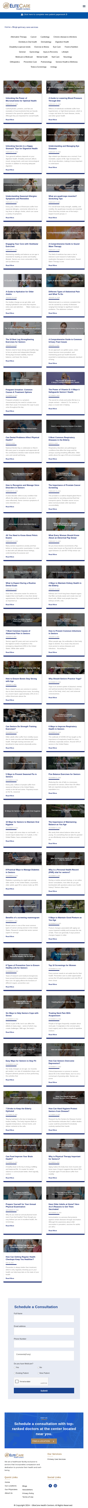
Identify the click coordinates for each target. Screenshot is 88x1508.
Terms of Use (27, 1497)
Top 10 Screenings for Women (62, 965)
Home (7, 27)
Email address (20, 1326)
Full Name (18, 1313)
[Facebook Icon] (50, 1485)
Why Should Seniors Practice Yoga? (65, 679)
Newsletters (27, 1490)
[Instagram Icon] (55, 1485)
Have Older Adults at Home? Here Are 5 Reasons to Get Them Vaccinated (64, 1206)
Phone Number (20, 1339)
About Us (8, 1493)
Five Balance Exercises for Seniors (64, 774)
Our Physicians (11, 1489)
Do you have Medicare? (28, 1365)
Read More (10, 120)
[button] (84, 6)
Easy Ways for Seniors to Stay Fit (21, 1061)
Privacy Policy (28, 1493)
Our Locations (10, 1486)
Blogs (15, 27)
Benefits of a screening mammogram (22, 918)
